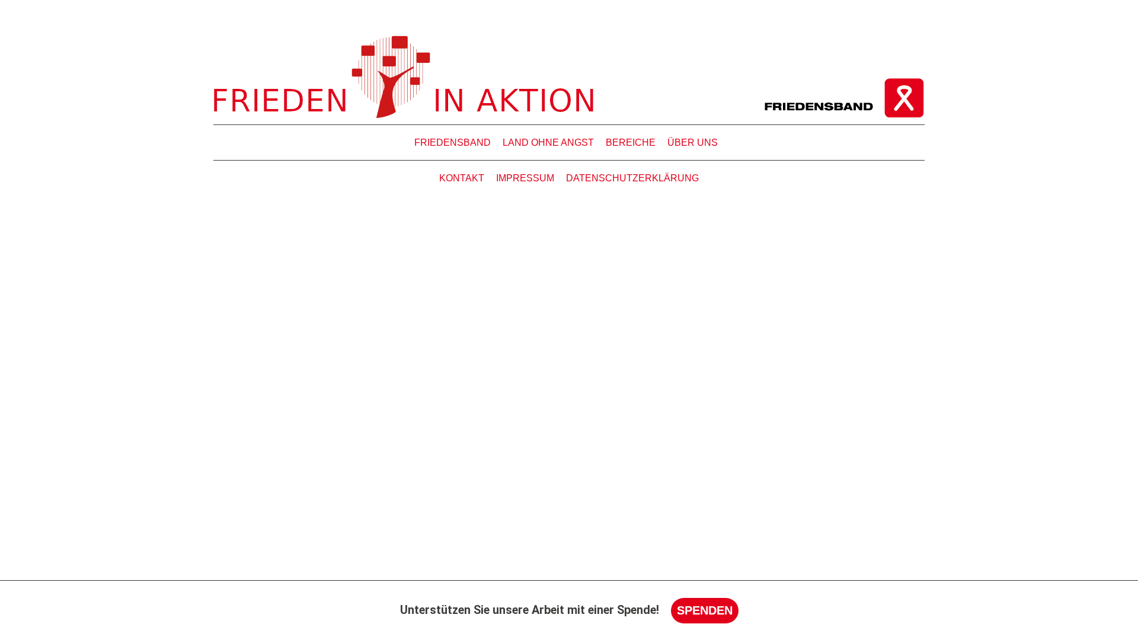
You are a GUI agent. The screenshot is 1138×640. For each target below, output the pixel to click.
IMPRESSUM (525, 178)
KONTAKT (461, 178)
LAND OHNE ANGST (548, 142)
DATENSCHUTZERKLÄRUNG (632, 178)
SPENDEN (705, 610)
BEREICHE (631, 142)
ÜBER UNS (692, 142)
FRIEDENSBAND (452, 142)
